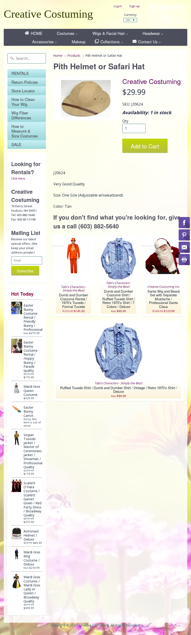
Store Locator (23, 91)
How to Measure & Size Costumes (24, 131)
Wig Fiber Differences (21, 115)
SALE (16, 144)
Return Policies (24, 82)
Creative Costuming (48, 14)
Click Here (18, 178)
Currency (130, 15)
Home (57, 55)
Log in (118, 6)
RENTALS (20, 73)
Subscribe (25, 271)
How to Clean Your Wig (23, 101)
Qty (125, 121)
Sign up (134, 6)
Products (74, 55)
